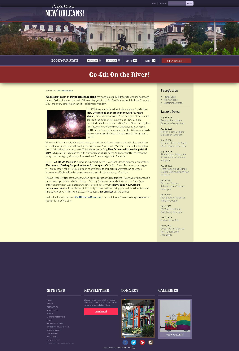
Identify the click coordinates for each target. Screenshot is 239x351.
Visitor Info (172, 24)
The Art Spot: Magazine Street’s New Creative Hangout (173, 157)
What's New (113, 24)
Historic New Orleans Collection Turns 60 (172, 133)
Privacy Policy (53, 340)
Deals (49, 320)
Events (101, 24)
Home (154, 3)
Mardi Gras (169, 96)
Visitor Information (56, 317)
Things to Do (89, 24)
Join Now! (101, 311)
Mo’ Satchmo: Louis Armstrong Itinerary (171, 210)
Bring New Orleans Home (58, 327)
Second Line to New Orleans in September (172, 122)
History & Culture (186, 24)
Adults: (129, 60)
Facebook (125, 342)
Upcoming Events (65, 90)
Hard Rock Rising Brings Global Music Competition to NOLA (175, 171)
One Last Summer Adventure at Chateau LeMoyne (172, 186)
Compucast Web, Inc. (122, 347)
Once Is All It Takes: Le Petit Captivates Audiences (172, 231)
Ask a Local (52, 337)
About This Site (53, 330)
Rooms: (148, 60)
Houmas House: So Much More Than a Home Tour (174, 144)
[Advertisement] (119, 265)
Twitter (133, 342)
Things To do (52, 310)
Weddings (158, 24)
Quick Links (52, 333)
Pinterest (142, 342)
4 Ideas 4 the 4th (169, 220)
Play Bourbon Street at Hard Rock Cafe (173, 199)
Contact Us (163, 3)
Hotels (126, 24)
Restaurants (141, 24)
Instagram (150, 342)
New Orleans (170, 99)
